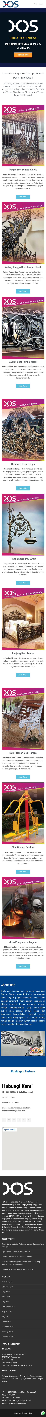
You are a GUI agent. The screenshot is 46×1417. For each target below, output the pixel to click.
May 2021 (6, 1292)
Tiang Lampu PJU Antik (23, 558)
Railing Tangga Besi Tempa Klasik (23, 267)
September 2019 (8, 1307)
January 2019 (7, 1332)
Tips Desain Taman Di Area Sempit (16, 1252)
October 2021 (7, 1287)
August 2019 (7, 1312)
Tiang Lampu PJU (18, 994)
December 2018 (8, 1337)
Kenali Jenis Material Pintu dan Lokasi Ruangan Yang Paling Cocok (23, 1245)
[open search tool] (35, 4)
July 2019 (6, 1317)
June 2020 (6, 1297)
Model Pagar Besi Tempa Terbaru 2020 (17, 1269)
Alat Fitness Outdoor (23, 847)
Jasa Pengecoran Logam (23, 942)
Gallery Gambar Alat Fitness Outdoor (17, 1257)
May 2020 (6, 1302)
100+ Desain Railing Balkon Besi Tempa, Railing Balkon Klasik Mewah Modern (21, 1263)
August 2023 (7, 1282)
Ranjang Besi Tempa (23, 653)
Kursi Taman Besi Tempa (23, 752)
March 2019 (6, 1322)
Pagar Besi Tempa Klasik (23, 169)
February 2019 (7, 1327)
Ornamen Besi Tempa (23, 464)
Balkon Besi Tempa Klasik (23, 361)
